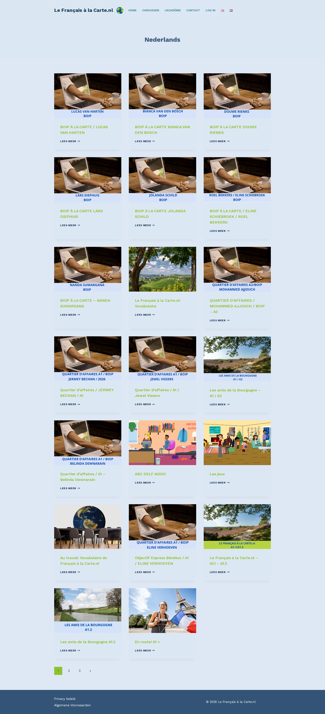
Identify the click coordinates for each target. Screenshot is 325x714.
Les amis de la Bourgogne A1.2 (87, 642)
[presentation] (87, 95)
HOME (132, 10)
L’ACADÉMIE (173, 10)
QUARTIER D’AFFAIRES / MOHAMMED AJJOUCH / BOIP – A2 (237, 306)
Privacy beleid (64, 699)
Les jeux (217, 474)
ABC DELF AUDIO (150, 474)
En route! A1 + (147, 642)
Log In (210, 10)
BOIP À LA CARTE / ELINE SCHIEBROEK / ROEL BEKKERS (233, 216)
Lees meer (70, 141)
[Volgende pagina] (90, 671)
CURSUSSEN (150, 10)
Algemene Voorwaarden (72, 705)
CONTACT (193, 10)
